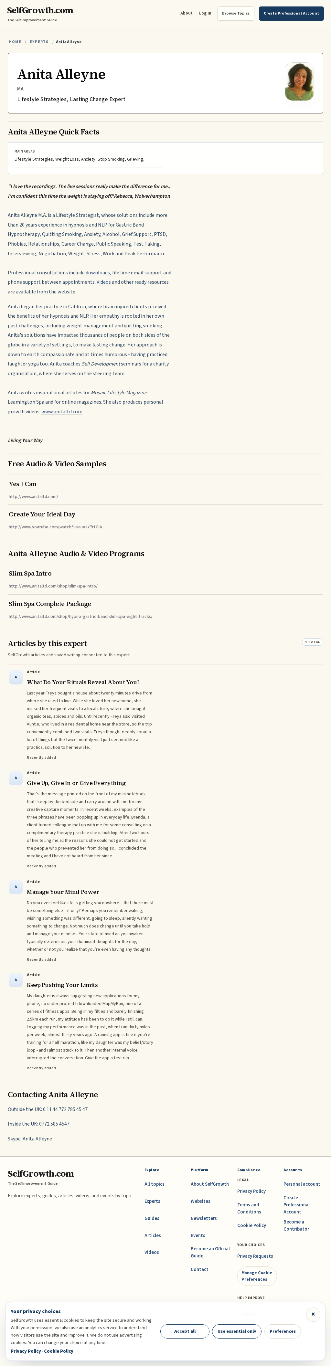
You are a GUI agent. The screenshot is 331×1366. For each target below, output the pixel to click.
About (186, 13)
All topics (154, 1184)
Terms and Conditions (249, 1208)
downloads (98, 272)
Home (15, 42)
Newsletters (204, 1218)
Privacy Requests (255, 1256)
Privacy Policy (251, 1191)
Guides (151, 1218)
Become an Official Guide (210, 1252)
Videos (104, 282)
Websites (200, 1201)
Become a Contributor (296, 1226)
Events (198, 1235)
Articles (152, 1235)
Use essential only (237, 1331)
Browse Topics (236, 13)
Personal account (301, 1184)
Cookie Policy (251, 1225)
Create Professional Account (296, 1204)
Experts (39, 42)
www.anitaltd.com (61, 411)
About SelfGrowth (210, 1184)
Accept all (185, 1331)
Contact (199, 1269)
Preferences (283, 1331)
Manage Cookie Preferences (256, 1276)
